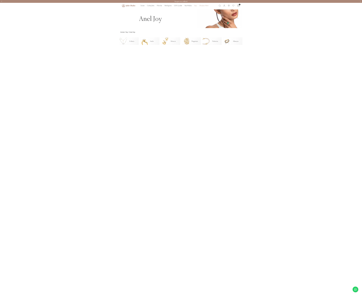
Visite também (236, 11)
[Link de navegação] (128, 5)
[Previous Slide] (1, 1)
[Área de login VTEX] (224, 6)
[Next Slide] (360, 1)
